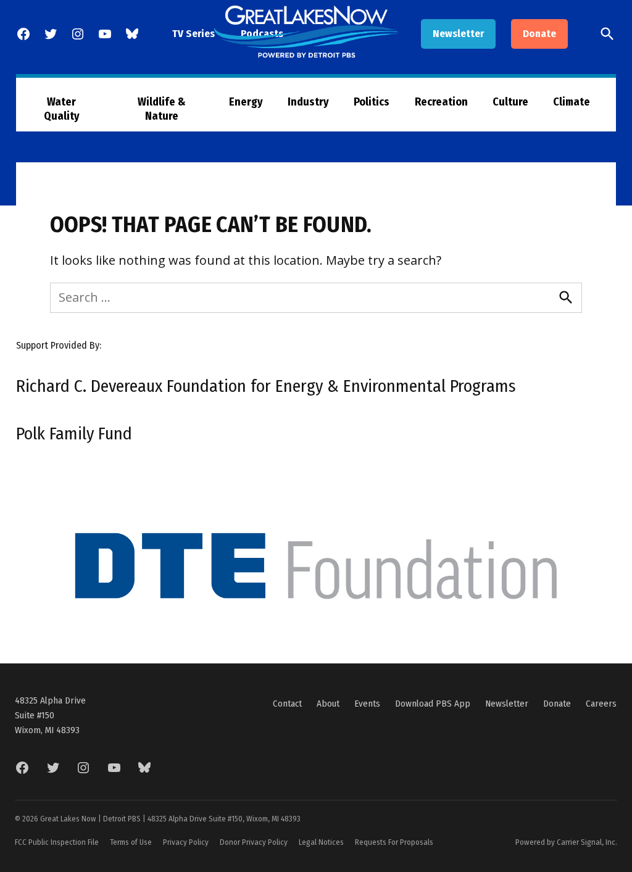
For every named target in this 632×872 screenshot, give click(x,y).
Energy (246, 102)
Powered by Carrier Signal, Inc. (566, 842)
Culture (510, 102)
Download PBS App (432, 703)
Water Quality (62, 109)
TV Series (193, 33)
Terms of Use (131, 842)
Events (367, 703)
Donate (539, 33)
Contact (287, 703)
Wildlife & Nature (162, 109)
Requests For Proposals (394, 842)
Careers (601, 703)
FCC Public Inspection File (57, 842)
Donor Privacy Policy (254, 842)
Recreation (441, 102)
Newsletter (458, 33)
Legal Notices (321, 842)
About (328, 703)
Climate (571, 102)
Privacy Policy (186, 842)
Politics (371, 102)
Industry (308, 102)
